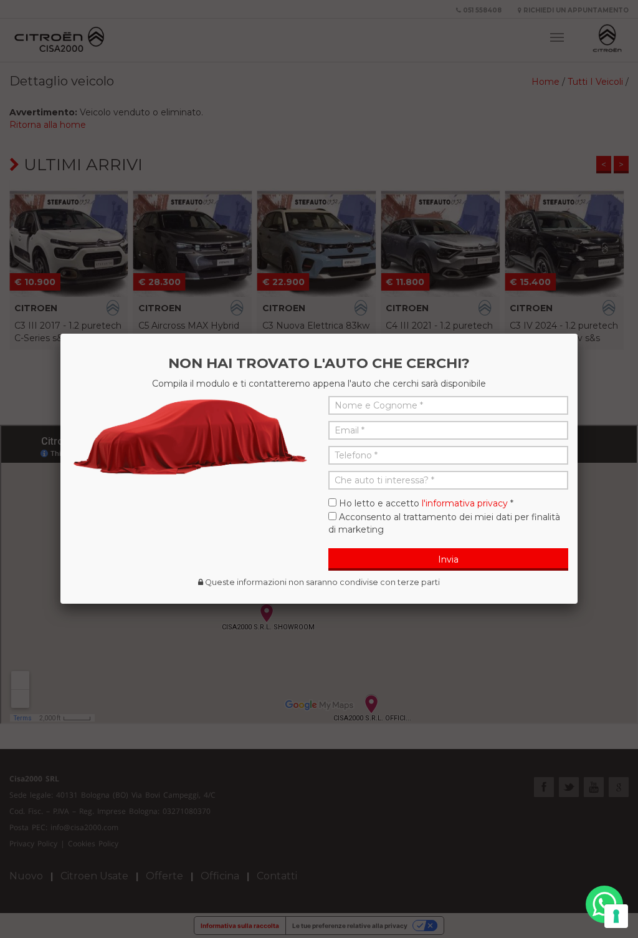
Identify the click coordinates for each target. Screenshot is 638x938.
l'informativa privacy (465, 503)
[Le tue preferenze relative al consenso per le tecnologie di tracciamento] (616, 916)
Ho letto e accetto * (426, 503)
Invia (448, 559)
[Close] (577, 333)
